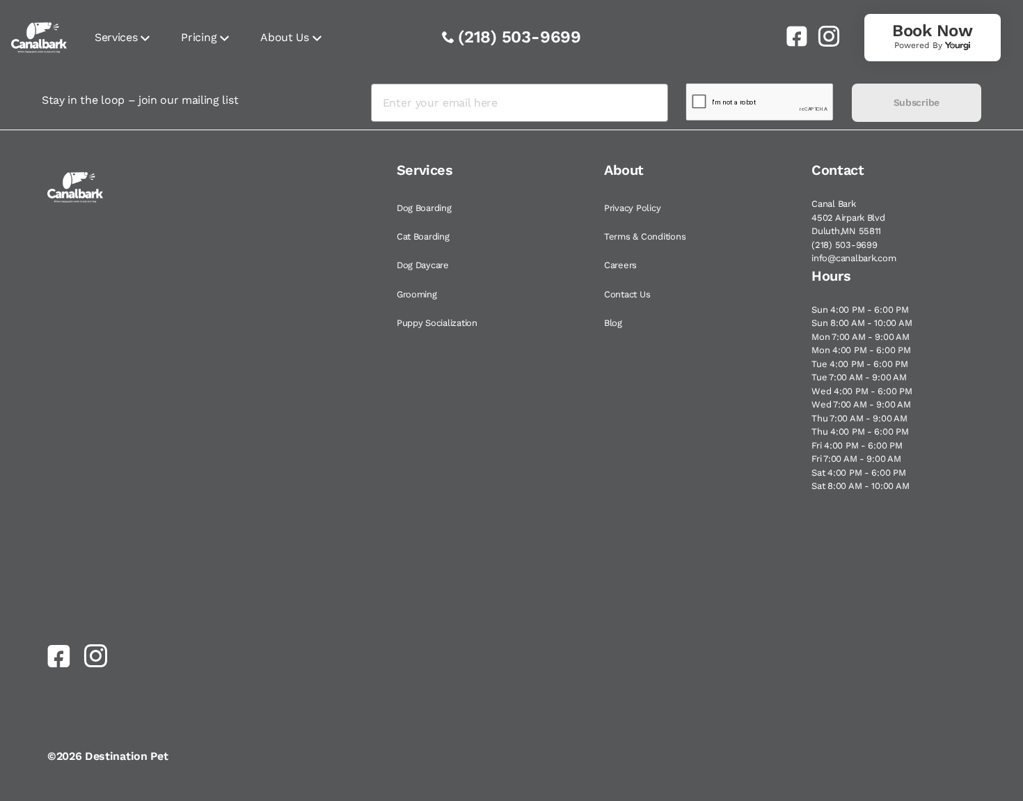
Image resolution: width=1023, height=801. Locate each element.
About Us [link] (284, 37)
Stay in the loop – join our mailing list (140, 100)
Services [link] (116, 37)
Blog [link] (613, 323)
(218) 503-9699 (519, 37)
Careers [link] (620, 265)
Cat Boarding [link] (423, 236)
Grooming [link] (417, 294)
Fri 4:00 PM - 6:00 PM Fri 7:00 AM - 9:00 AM (857, 452)
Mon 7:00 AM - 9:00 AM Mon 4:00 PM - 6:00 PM (861, 344)
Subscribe (916, 102)
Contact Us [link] (627, 294)
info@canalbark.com (853, 258)
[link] (791, 36)
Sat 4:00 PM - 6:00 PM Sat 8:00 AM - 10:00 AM (860, 479)
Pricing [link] (198, 37)
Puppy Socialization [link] (437, 323)
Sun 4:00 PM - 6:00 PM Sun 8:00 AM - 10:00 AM (861, 316)
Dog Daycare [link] (423, 265)
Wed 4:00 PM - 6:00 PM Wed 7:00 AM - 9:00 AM (861, 398)
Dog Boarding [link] (424, 208)
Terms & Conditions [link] (644, 236)
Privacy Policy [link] (632, 208)
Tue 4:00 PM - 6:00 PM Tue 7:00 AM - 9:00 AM (859, 371)
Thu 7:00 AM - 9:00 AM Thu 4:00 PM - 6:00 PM (860, 425)
